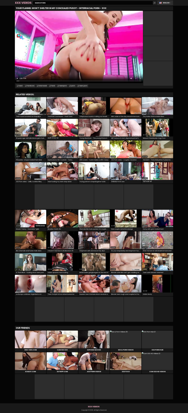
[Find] (154, 3)
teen (21, 86)
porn (73, 86)
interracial (43, 86)
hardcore (30, 86)
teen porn (83, 86)
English (166, 3)
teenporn (63, 86)
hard (53, 86)
